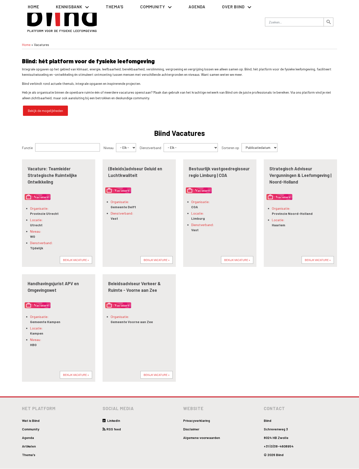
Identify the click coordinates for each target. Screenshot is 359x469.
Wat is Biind (31, 420)
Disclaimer (191, 429)
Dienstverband (150, 148)
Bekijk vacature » (76, 260)
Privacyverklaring (196, 420)
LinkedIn (113, 420)
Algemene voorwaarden (201, 438)
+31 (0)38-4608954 (279, 446)
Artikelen (29, 446)
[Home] (62, 17)
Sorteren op (230, 148)
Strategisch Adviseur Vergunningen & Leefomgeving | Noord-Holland (300, 175)
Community (30, 429)
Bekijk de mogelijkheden (45, 111)
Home (33, 6)
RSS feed (113, 429)
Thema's (115, 6)
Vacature (37, 197)
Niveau (109, 148)
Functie (27, 148)
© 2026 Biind (274, 455)
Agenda (197, 6)
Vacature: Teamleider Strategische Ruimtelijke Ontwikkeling (52, 175)
